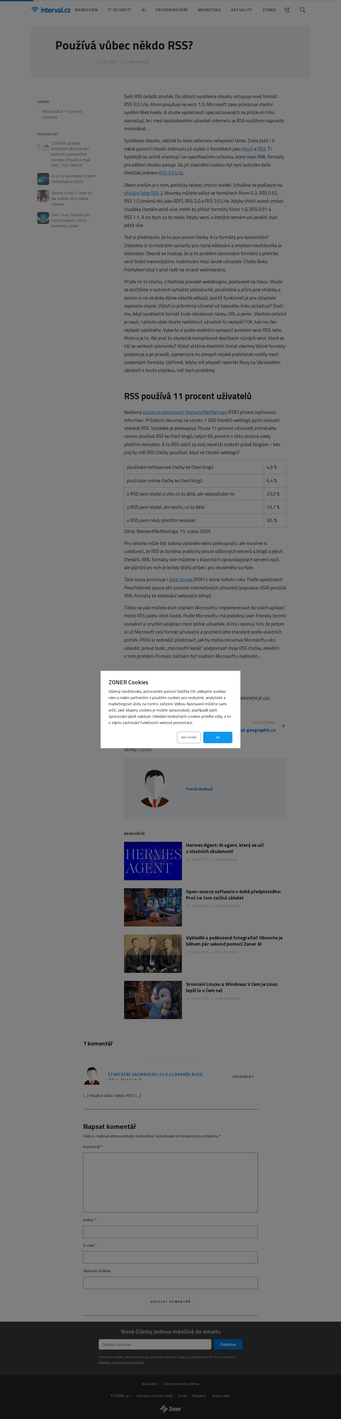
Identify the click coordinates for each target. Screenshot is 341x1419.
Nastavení (188, 737)
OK (218, 737)
